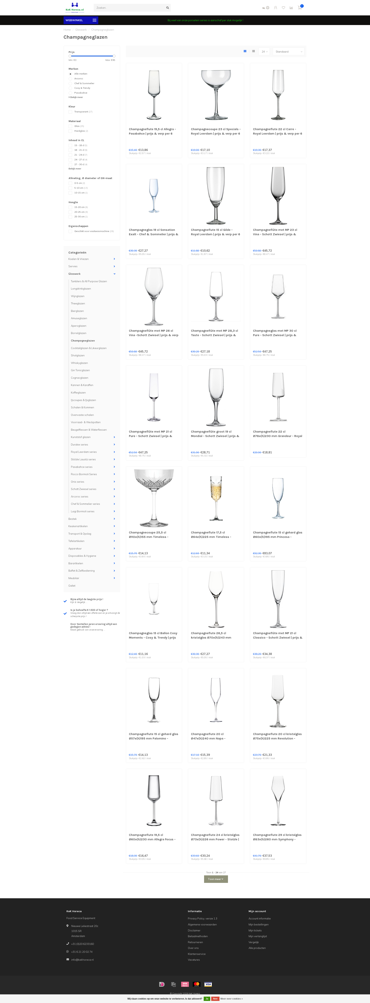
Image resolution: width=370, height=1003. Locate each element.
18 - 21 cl (80, 149)
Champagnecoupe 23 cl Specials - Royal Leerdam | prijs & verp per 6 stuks (216, 133)
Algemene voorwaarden (202, 924)
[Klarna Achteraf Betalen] (185, 984)
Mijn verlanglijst (258, 936)
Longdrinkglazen (81, 288)
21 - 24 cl (80, 154)
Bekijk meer (76, 97)
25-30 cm (81, 216)
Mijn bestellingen (259, 924)
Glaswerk (74, 273)
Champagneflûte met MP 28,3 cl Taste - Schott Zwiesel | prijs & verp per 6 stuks (214, 335)
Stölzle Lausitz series (83, 459)
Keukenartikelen (78, 526)
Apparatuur (75, 548)
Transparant (83, 111)
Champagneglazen (83, 340)
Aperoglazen (78, 325)
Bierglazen (77, 310)
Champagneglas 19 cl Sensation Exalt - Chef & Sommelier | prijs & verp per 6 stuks (153, 234)
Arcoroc (78, 78)
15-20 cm (81, 207)
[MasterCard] (196, 984)
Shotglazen (78, 355)
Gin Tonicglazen (80, 370)
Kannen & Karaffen (82, 385)
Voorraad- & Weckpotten (86, 422)
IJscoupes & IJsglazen (83, 400)
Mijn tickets (255, 930)
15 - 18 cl (80, 145)
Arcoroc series (79, 496)
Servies (72, 266)
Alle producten (257, 947)
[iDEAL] (162, 984)
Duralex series (79, 444)
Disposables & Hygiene (82, 555)
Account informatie (260, 918)
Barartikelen (75, 563)
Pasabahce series (81, 466)
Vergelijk (254, 942)
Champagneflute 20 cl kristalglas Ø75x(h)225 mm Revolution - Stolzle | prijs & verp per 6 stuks (277, 738)
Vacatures (194, 959)
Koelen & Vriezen (78, 258)
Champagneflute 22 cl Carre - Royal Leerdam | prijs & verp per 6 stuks (277, 133)
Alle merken (80, 73)
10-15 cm (81, 192)
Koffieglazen (78, 392)
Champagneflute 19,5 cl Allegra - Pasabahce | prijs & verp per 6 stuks (152, 133)
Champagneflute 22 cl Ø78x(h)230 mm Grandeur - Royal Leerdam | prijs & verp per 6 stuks (278, 436)
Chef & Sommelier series (85, 503)
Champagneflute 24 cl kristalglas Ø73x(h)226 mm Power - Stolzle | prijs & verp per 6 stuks (215, 839)
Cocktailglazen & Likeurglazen (89, 348)
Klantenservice (197, 953)
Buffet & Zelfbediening (81, 570)
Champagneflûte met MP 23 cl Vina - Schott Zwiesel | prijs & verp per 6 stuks (275, 234)
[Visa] (208, 984)
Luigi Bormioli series (82, 511)
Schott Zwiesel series (83, 489)
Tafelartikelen (76, 541)
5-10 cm (81, 187)
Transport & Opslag (79, 533)
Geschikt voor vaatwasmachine (94, 231)
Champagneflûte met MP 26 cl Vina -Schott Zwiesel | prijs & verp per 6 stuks (153, 335)
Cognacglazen (79, 377)
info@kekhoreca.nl (82, 959)
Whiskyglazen (79, 362)
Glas (79, 126)
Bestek (72, 518)
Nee (215, 998)
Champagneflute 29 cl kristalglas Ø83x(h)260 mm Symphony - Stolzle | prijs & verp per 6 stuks (277, 839)
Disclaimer (194, 930)
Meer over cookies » (231, 998)
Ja (207, 998)
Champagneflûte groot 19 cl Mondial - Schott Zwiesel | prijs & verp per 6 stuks (215, 436)
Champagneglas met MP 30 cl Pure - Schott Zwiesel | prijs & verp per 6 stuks (275, 335)
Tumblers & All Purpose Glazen (89, 281)
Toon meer (215, 879)
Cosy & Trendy (82, 87)
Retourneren (195, 942)
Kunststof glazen (81, 437)
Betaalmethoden (198, 936)
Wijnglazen (77, 296)
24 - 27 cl (80, 159)
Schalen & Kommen (82, 407)
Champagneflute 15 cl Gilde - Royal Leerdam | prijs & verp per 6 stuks (215, 234)
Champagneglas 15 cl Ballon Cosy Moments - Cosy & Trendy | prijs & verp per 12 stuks (153, 637)
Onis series (77, 481)
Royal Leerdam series (84, 451)
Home (67, 29)
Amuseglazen (79, 318)
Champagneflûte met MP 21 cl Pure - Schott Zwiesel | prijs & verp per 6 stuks (150, 436)
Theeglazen (78, 303)
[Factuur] (173, 984)
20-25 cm (81, 211)
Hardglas (81, 130)
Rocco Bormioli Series (84, 474)
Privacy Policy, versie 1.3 (202, 918)
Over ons (193, 947)
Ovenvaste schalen (82, 414)
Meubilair (73, 578)
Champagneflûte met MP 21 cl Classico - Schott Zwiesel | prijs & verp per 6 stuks (278, 637)
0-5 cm (79, 183)
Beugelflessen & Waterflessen (89, 429)
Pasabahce (80, 92)
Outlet (71, 585)
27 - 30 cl (80, 164)
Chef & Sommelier (84, 83)
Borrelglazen (78, 333)
